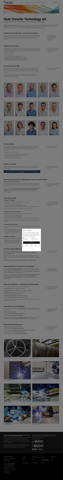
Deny (27, 245)
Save (36, 245)
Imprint (30, 249)
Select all (31, 242)
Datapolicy (33, 249)
